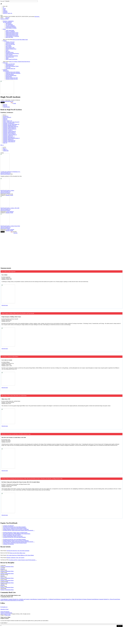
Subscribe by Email (4, 609)
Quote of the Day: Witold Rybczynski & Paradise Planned (15, 528)
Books (4, 29)
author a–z (5, 149)
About (2, 613)
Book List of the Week (10, 44)
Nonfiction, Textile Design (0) (9, 140)
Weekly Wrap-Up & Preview (11, 59)
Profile (14, 103)
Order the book (5, 305)
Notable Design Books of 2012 (12, 33)
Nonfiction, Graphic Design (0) (9, 131)
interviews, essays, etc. (7, 13)
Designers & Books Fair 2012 (12, 78)
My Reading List (4, 606)
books (4, 9)
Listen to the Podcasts (5, 611)
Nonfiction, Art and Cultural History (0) (11, 124)
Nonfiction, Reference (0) (8, 139)
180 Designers (8, 23)
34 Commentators (9, 24)
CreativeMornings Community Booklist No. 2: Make (64, 599)
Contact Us (5, 613)
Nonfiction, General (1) (8, 130)
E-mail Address (4, 622)
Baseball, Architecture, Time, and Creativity (12, 534)
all (3, 7)
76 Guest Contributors (10, 25)
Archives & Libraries (10, 43)
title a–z (2, 145)
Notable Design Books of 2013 (12, 32)
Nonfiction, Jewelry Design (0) (9, 133)
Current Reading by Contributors (12, 36)
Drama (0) (5, 118)
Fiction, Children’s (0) (7, 120)
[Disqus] (61, 250)
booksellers (5, 12)
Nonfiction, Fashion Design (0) (9, 127)
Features (4, 40)
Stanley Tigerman (10, 229)
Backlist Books (9, 76)
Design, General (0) (7, 117)
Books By (5, 104)
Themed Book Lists (10, 56)
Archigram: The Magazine (8, 525)
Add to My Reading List (5, 172)
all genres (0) (5, 116)
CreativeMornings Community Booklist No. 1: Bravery (102, 599)
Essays (7, 50)
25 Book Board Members (11, 26)
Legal (9, 613)
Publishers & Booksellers (6, 70)
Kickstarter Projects (10, 52)
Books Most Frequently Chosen (12, 66)
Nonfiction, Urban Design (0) (9, 141)
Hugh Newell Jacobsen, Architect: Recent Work (10, 226)
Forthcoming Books (10, 74)
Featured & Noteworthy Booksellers (13, 73)
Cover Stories (8, 45)
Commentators (8, 566)
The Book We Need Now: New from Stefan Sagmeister (14, 526)
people (4, 8)
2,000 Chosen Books (10, 30)
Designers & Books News (11, 48)
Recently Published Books (11, 75)
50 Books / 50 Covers (10, 41)
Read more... (37, 16)
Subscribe (7, 17)
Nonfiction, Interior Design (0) (9, 132)
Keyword (3, 1)
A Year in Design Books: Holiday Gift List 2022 (13, 536)
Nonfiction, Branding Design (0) (9, 125)
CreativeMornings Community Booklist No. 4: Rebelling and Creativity (15, 599)
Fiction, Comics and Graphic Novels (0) (11, 121)
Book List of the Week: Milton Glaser (20, 39)
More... (22, 600)
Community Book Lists (10, 68)
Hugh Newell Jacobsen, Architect (7, 190)
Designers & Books (4, 18)
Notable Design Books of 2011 (12, 34)
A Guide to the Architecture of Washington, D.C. (10, 171)
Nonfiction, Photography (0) (9, 137)
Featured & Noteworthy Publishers (13, 72)
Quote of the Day (9, 54)
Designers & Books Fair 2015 (12, 77)
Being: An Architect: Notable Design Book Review (19, 61)
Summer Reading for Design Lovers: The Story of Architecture (16, 529)
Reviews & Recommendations (12, 55)
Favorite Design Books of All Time (14, 600)
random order (6, 150)
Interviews (8, 51)
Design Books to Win (10, 47)
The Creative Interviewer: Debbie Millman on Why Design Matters (16, 533)
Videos (7, 58)
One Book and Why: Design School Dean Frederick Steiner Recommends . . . (19, 530)
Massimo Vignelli (9, 195)
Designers (3, 566)
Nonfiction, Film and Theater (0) (9, 128)
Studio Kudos (8, 615)
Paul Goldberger (10, 211)
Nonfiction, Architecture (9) (8, 123)
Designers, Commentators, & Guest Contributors (8, 21)
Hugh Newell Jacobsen (5, 174)
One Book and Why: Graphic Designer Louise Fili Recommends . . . (23, 559)
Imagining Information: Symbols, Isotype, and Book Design (15, 532)
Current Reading (6, 106)
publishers (5, 10)
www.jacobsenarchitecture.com (7, 101)
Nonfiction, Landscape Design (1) (10, 134)
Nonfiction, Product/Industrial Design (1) (11, 138)
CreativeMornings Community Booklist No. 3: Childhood (41, 599)
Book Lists (5, 62)
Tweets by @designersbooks (6, 612)
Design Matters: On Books (11, 28)
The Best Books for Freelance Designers (83, 599)
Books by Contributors (10, 31)
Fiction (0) (5, 119)
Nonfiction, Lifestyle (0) (8, 135)
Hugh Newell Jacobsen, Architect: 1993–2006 (10, 208)
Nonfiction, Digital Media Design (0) (10, 126)
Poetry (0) (5, 142)
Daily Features (9, 46)
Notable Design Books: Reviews (12, 53)
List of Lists (8, 67)
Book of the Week (9, 37)
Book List (5, 105)
